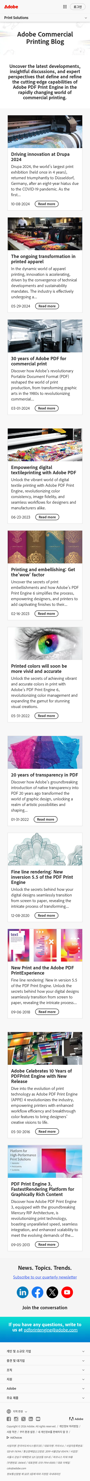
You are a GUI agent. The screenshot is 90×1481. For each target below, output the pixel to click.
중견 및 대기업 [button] (16, 1360)
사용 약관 (12, 1432)
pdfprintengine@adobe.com (51, 1329)
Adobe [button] (11, 1388)
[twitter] (23, 1419)
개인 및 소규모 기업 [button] (19, 1351)
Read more (46, 203)
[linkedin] (31, 1419)
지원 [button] (9, 1379)
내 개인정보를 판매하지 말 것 (53, 1432)
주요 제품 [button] (12, 1397)
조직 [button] (9, 1370)
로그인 (78, 6)
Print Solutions (16, 17)
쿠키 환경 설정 (27, 1432)
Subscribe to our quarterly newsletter (45, 1277)
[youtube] (38, 1419)
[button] (65, 6)
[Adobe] (11, 6)
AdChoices (16, 1437)
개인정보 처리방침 (68, 1426)
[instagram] (16, 1419)
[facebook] (9, 1419)
